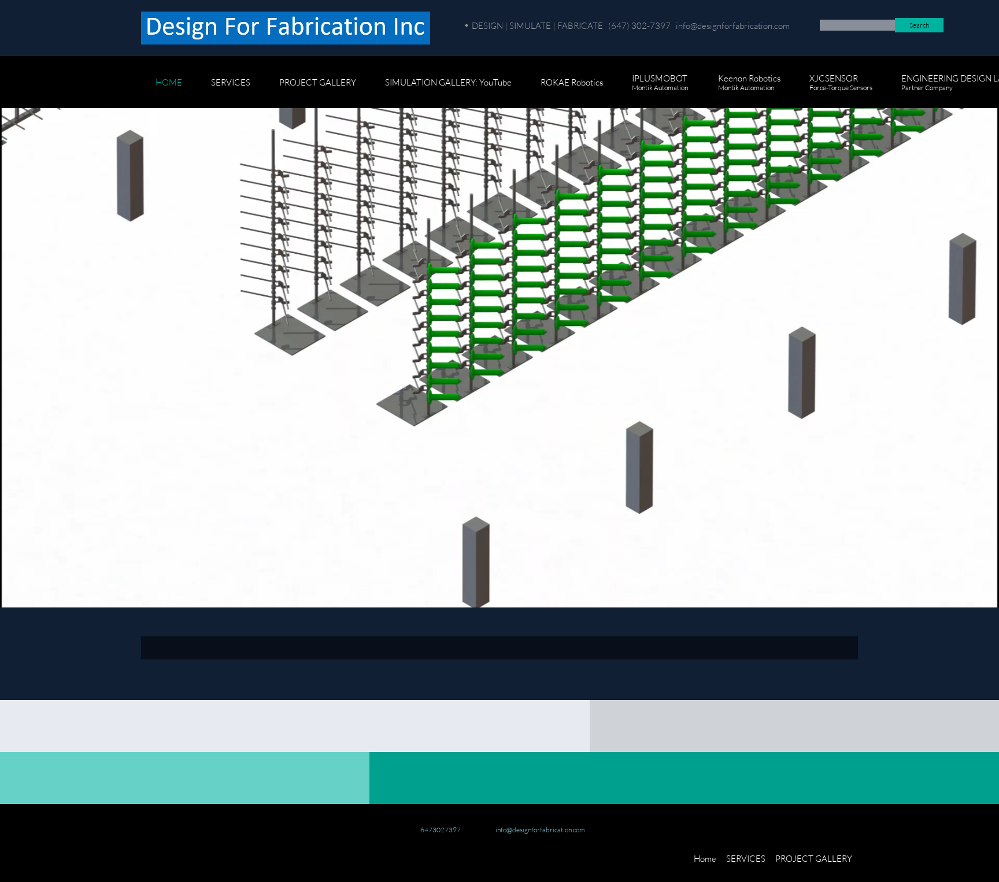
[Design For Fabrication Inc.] (285, 28)
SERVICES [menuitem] (745, 858)
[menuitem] (169, 87)
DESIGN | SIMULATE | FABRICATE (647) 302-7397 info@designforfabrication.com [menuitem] (631, 25)
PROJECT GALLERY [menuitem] (813, 858)
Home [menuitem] (705, 858)
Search (919, 25)
